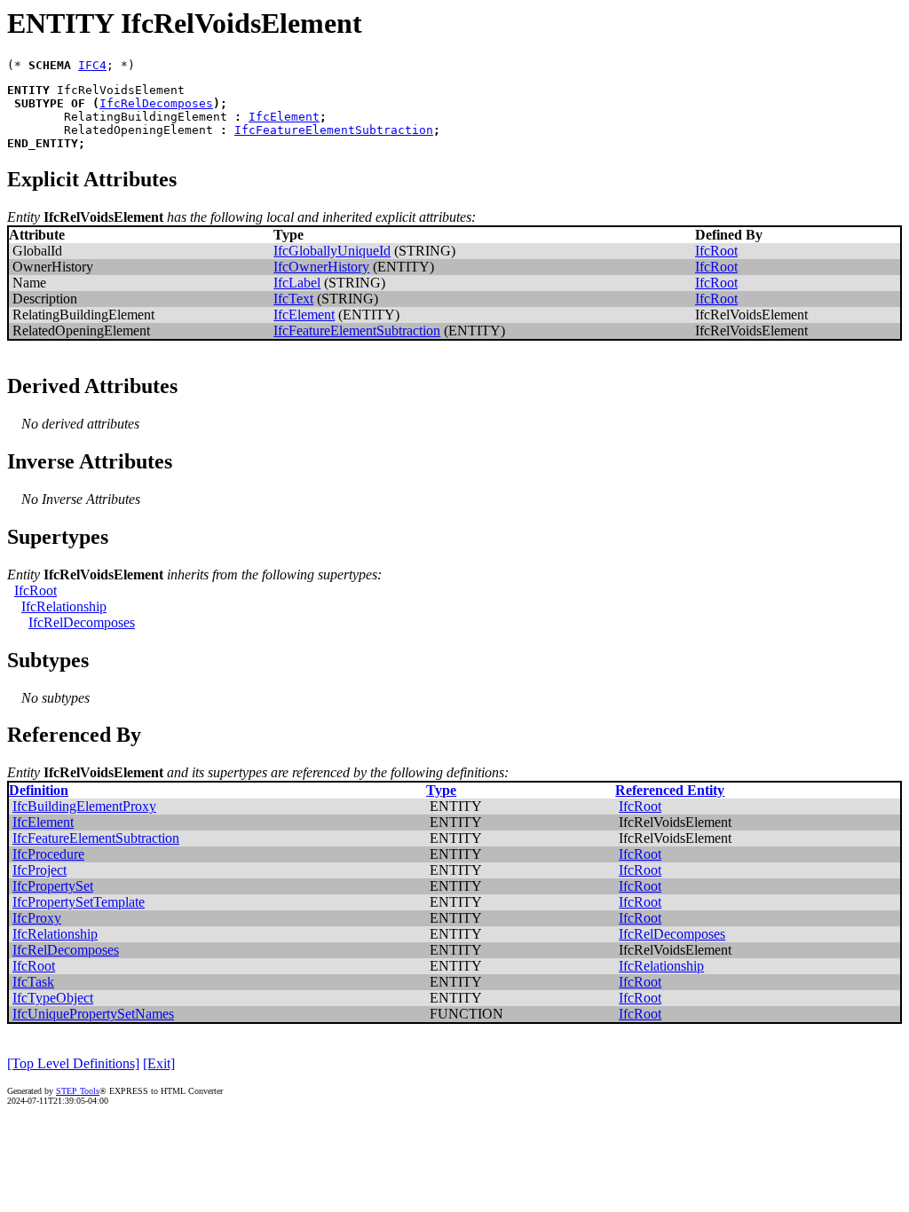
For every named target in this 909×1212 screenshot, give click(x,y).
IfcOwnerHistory (321, 266)
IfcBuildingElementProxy (84, 806)
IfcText (293, 298)
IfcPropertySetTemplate (78, 901)
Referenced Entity (669, 790)
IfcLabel (296, 282)
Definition (38, 790)
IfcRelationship (64, 606)
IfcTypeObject (52, 997)
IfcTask (33, 981)
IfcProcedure (48, 854)
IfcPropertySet (52, 885)
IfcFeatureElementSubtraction (333, 130)
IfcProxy (36, 917)
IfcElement (284, 116)
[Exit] (159, 1063)
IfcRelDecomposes (156, 103)
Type (441, 790)
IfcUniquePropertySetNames (93, 1013)
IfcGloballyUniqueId (332, 250)
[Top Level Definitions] (73, 1063)
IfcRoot (716, 250)
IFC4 (92, 65)
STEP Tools (77, 1091)
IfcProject (39, 870)
